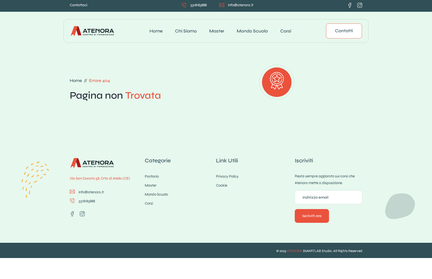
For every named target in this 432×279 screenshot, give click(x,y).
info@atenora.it (240, 5)
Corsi (285, 31)
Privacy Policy (227, 176)
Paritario (152, 176)
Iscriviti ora (312, 216)
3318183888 (198, 5)
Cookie (221, 185)
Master (216, 31)
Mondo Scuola (252, 31)
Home (156, 31)
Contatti (344, 30)
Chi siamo (186, 31)
